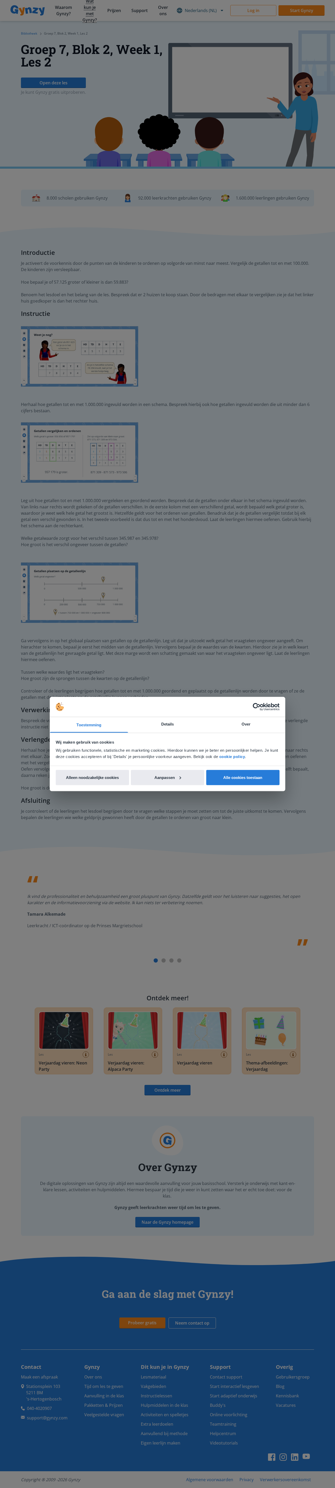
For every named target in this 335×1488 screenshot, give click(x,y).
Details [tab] (167, 724)
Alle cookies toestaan (242, 777)
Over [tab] (246, 724)
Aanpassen (164, 777)
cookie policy (232, 756)
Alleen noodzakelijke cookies (92, 777)
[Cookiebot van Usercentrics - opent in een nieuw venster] (257, 707)
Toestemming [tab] (88, 725)
